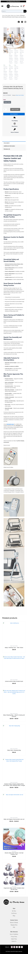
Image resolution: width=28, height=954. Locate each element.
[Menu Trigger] (2, 6)
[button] (22, 29)
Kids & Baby (8, 15)
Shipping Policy (14, 925)
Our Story (14, 911)
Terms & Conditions (14, 934)
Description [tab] (7, 143)
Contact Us (14, 941)
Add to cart (15, 109)
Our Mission (13, 913)
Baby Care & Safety (15, 15)
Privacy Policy (14, 936)
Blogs (14, 915)
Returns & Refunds (14, 922)
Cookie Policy (14, 939)
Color (4, 99)
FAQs (14, 927)
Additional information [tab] (9, 146)
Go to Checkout (14, 114)
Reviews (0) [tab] (7, 149)
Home (3, 15)
